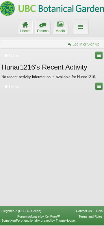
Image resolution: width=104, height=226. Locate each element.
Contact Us (84, 211)
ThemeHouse (65, 220)
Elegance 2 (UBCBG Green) (21, 211)
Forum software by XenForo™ (38, 216)
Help (99, 211)
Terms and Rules (91, 216)
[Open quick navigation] (99, 55)
